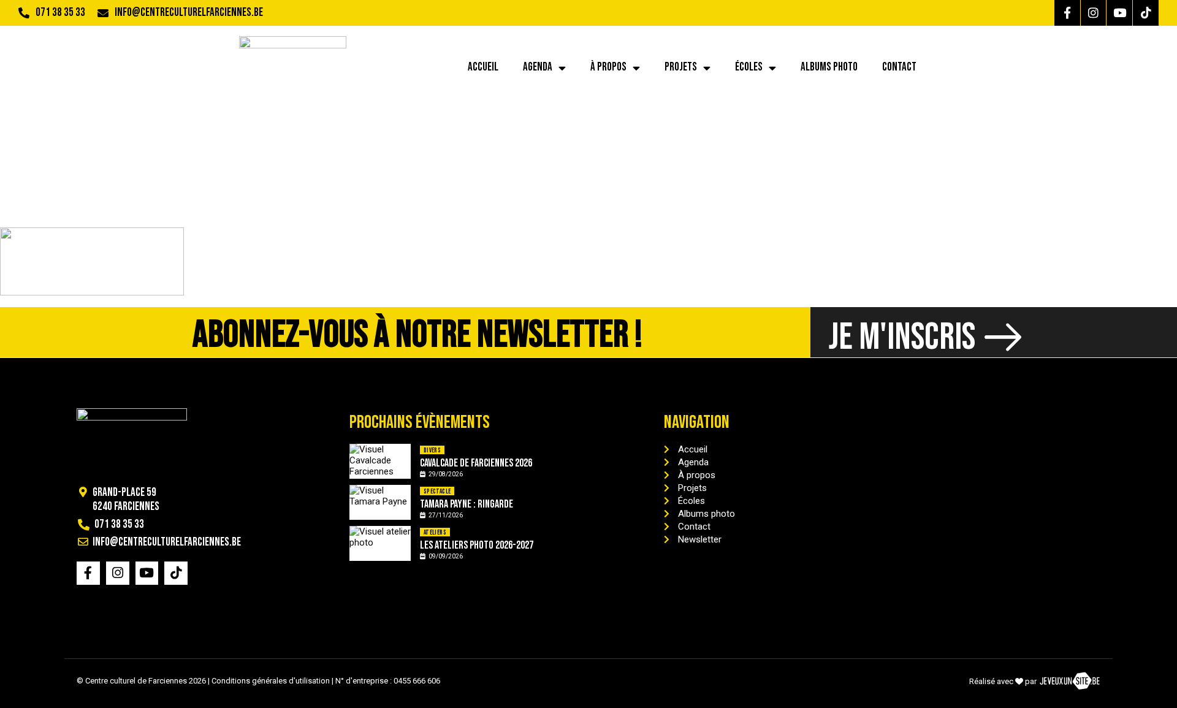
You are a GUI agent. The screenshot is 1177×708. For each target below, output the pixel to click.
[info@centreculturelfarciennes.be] (103, 12)
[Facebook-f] (1067, 13)
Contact (899, 67)
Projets (681, 67)
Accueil (483, 67)
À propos (608, 67)
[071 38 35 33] (23, 12)
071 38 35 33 (60, 13)
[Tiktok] (1146, 13)
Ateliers (435, 532)
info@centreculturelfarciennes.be (189, 13)
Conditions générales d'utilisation (270, 680)
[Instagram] (1094, 13)
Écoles (749, 67)
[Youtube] (1119, 13)
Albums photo (829, 67)
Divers (432, 450)
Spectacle (437, 491)
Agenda (537, 67)
